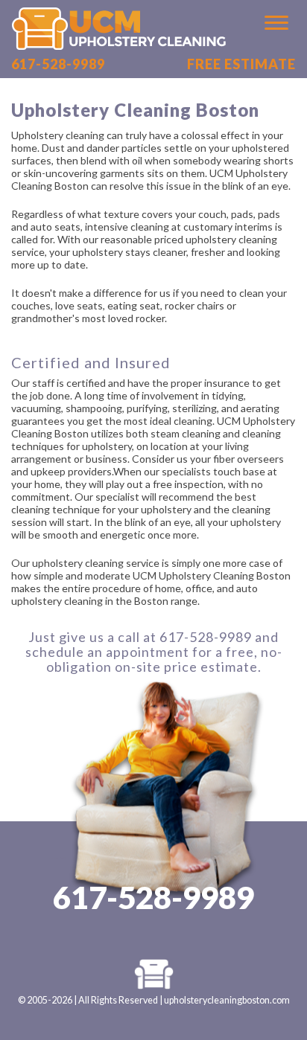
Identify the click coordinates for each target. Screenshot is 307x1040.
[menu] (267, 22)
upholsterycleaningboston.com (227, 1000)
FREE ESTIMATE (241, 64)
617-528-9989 (58, 64)
